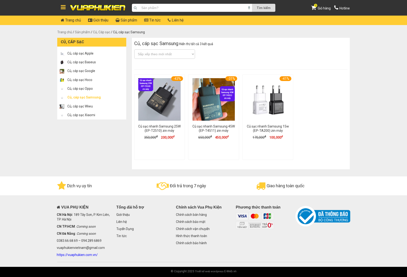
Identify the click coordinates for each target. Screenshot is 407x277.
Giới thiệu (100, 20)
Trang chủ (72, 20)
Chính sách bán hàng (191, 215)
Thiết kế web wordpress (209, 271)
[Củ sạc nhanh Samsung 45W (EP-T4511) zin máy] (213, 100)
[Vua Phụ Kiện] (97, 8)
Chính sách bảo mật (190, 222)
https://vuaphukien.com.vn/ (77, 255)
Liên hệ (177, 20)
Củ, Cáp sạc (101, 32)
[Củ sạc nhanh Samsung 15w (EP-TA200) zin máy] (267, 100)
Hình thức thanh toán (191, 236)
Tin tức (154, 20)
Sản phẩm (128, 20)
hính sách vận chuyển (194, 229)
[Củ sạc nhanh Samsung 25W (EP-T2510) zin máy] (159, 100)
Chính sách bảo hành (191, 243)
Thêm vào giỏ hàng (159, 152)
